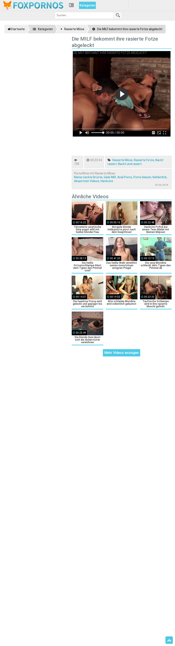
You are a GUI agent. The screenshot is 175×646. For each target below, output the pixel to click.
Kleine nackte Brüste (88, 177)
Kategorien (87, 5)
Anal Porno (124, 177)
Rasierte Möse (122, 160)
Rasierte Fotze (144, 160)
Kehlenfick (160, 177)
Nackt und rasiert (130, 164)
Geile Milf (110, 177)
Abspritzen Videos (86, 181)
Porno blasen (142, 177)
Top (169, 640)
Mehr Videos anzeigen (121, 353)
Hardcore (107, 181)
